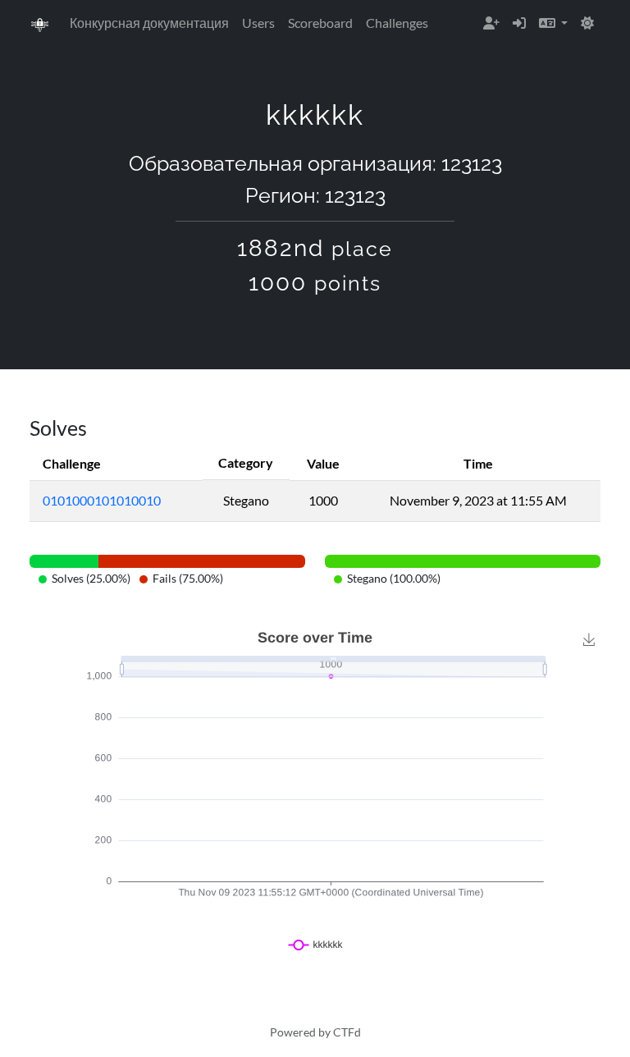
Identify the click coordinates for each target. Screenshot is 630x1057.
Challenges (397, 22)
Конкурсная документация (149, 22)
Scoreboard (320, 22)
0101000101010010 (102, 500)
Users (258, 22)
